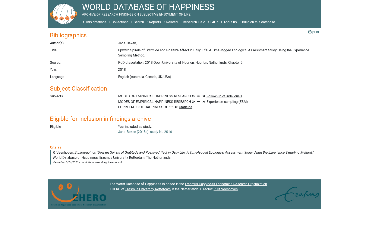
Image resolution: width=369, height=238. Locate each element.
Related (172, 22)
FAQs (214, 22)
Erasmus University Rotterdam (148, 189)
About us (230, 22)
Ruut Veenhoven (226, 189)
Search (139, 22)
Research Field (194, 22)
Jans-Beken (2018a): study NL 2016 (145, 132)
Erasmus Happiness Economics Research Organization (226, 184)
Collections (120, 22)
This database (96, 22)
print (315, 32)
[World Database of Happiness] (65, 14)
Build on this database (258, 22)
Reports (155, 22)
